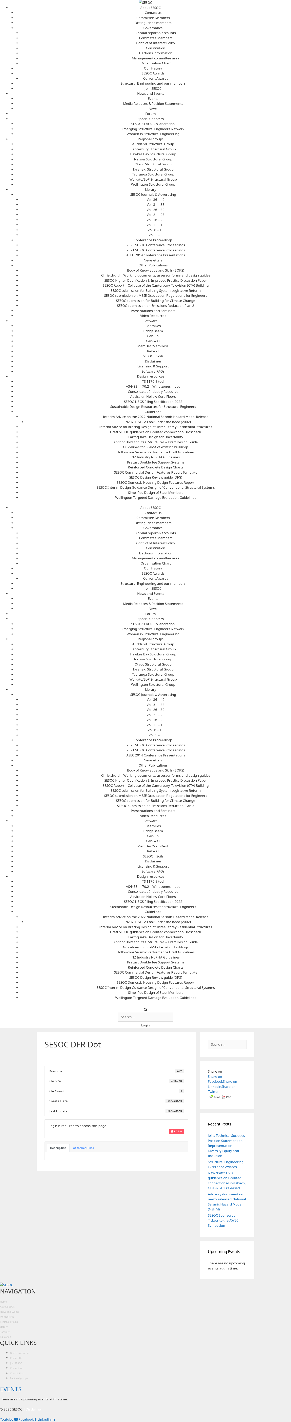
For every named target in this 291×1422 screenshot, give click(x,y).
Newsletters (153, 260)
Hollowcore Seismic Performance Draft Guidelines (156, 452)
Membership (7, 1316)
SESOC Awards (153, 73)
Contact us (153, 12)
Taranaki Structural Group (153, 169)
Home (3, 1301)
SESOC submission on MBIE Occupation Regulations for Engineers (155, 295)
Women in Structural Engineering (153, 134)
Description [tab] (58, 1148)
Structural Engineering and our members (153, 83)
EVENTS (10, 1389)
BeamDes (153, 325)
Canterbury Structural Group (153, 149)
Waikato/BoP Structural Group (153, 179)
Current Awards (155, 78)
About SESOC (150, 7)
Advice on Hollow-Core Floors (153, 396)
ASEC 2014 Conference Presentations (155, 255)
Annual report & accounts (155, 33)
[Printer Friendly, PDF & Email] (220, 1099)
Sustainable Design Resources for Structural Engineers (153, 406)
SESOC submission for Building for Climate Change (155, 300)
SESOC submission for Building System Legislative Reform (156, 290)
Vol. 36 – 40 (156, 199)
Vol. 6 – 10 (156, 230)
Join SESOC (153, 88)
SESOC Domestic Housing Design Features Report (155, 482)
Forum (150, 113)
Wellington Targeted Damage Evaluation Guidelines (155, 497)
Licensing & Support (153, 366)
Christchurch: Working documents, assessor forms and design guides (155, 275)
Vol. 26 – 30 (156, 209)
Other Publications (153, 265)
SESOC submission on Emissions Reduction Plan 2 (155, 305)
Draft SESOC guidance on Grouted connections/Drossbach (155, 432)
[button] (145, 1025)
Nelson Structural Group (153, 159)
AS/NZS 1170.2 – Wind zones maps (153, 386)
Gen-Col (153, 336)
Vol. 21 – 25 (156, 214)
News (153, 108)
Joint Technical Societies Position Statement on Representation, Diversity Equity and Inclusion (226, 1145)
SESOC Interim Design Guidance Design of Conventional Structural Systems (156, 487)
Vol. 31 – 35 (156, 204)
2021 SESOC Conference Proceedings (155, 250)
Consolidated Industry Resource (153, 391)
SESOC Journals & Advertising (153, 194)
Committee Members (153, 17)
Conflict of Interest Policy (155, 43)
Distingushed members (153, 22)
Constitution (155, 48)
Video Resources (153, 315)
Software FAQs (153, 371)
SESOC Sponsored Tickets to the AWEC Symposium (223, 1220)
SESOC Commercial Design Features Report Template (155, 472)
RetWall (153, 351)
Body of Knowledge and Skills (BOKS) (155, 270)
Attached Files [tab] (83, 1148)
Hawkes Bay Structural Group (153, 154)
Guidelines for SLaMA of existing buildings (155, 447)
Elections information (155, 53)
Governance (153, 28)
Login (177, 1131)
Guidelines (153, 411)
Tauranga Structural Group (153, 174)
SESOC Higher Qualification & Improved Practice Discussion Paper (155, 280)
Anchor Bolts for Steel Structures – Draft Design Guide (155, 442)
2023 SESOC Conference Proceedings (155, 245)
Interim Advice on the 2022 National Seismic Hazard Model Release (155, 416)
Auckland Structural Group (153, 144)
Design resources (150, 376)
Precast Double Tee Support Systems (155, 462)
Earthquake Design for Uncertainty (155, 437)
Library (150, 189)
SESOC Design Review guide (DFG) (155, 477)
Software (151, 321)
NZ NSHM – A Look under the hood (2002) (158, 422)
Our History (153, 68)
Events (153, 98)
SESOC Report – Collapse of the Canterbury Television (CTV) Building (156, 285)
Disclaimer (153, 361)
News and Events (150, 93)
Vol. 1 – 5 (156, 235)
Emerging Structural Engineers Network (153, 129)
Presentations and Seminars (153, 310)
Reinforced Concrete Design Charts (155, 467)
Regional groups (151, 139)
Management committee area (155, 58)
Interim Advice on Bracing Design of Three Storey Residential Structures (155, 426)
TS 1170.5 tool (153, 381)
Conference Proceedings (153, 240)
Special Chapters (151, 118)
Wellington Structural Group (153, 184)
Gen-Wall (153, 341)
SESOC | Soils (153, 356)
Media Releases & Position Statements (153, 103)
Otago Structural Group (153, 164)
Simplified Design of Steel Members (155, 492)
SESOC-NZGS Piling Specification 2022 (153, 401)
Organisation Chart (156, 63)
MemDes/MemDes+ (153, 346)
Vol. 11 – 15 (156, 224)
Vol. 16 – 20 (156, 219)
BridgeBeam (153, 331)
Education (5, 1337)
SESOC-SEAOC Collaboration (153, 123)
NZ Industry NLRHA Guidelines (155, 457)
